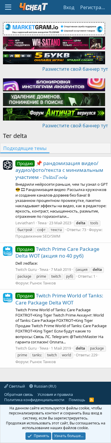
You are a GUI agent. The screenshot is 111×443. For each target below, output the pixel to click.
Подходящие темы (24, 148)
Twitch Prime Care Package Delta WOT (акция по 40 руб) (57, 252)
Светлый (16, 386)
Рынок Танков (43, 283)
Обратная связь (18, 394)
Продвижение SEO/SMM (37, 236)
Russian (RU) (44, 386)
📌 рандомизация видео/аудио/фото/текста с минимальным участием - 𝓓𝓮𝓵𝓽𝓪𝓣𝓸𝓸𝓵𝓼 (59, 170)
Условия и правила (55, 394)
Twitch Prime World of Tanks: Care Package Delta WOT (59, 299)
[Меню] (8, 7)
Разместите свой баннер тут (75, 69)
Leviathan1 (25, 222)
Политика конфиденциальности (34, 399)
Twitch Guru (26, 269)
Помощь (77, 399)
